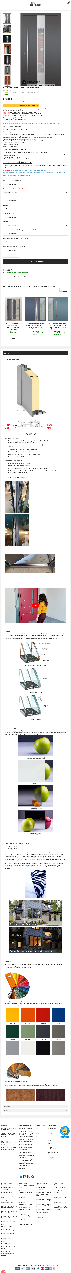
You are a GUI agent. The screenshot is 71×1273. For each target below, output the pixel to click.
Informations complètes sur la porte (18, 162)
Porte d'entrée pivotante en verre (61, 1191)
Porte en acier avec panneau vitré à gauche (26, 1198)
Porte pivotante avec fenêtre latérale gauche (61, 1197)
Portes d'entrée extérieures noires (6, 1225)
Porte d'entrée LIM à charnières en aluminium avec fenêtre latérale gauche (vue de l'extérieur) (57, 326)
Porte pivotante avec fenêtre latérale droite (60, 1202)
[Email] (4, 282)
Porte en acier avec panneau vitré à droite (25, 1203)
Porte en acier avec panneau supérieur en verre (25, 1192)
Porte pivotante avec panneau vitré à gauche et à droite (61, 1207)
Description (8, 1110)
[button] (7, 29)
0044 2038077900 (6, 1148)
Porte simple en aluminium (41, 1188)
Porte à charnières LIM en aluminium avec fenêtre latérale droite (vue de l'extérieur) (35, 326)
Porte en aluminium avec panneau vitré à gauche (43, 1200)
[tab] (35, 353)
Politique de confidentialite (52, 1148)
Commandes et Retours (53, 1153)
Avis (49, 1144)
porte (6, 112)
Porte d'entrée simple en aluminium (8, 1188)
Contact (50, 1133)
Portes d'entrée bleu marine (7, 1234)
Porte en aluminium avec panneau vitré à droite (43, 1205)
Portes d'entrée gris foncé (9, 1221)
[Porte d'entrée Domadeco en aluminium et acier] (35, 4)
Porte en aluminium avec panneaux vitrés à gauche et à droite (43, 1210)
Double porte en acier (25, 1224)
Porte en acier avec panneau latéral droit (25, 1220)
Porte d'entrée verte (7, 1238)
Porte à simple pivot (60, 1187)
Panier (38, 1133)
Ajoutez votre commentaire (30, 92)
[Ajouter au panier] (13, 337)
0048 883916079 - (9, 1143)
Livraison (50, 1137)
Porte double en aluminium (41, 1217)
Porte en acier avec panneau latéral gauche (26, 1215)
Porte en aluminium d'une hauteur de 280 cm (9, 1212)
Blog (49, 1140)
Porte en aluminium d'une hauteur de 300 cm (9, 1217)
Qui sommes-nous (52, 1129)
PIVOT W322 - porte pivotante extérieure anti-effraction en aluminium (13, 325)
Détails (6, 353)
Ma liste (38, 1137)
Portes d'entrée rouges (8, 1230)
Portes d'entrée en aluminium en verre (7, 1202)
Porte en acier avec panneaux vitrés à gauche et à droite (25, 1209)
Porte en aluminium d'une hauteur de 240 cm (9, 1207)
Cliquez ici (6, 170)
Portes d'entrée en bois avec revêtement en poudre (8, 1253)
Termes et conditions (51, 1158)
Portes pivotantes (6, 1192)
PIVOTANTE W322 (56, 123)
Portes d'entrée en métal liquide (8, 1247)
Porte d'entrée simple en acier (8, 1197)
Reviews (7, 1106)
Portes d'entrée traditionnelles (6, 1242)
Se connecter (39, 1129)
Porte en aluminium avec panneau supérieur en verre (43, 1194)
